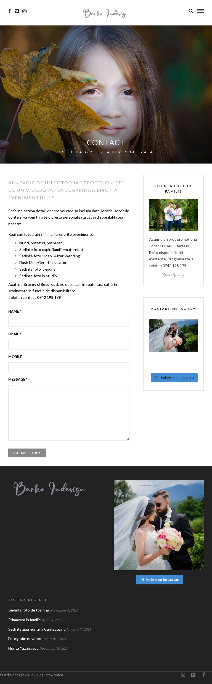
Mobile (15, 356)
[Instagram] (24, 11)
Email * (14, 334)
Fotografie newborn (25, 638)
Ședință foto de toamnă (28, 610)
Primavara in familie (24, 619)
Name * (14, 311)
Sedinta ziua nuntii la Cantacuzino (37, 629)
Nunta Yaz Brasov (23, 648)
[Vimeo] (17, 11)
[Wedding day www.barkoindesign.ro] (173, 343)
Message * (17, 379)
